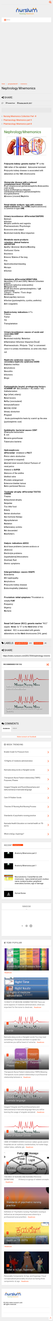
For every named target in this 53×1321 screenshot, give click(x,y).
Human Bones (20, 893)
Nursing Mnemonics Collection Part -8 (19, 116)
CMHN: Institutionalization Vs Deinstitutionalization (19, 687)
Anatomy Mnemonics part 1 (25, 866)
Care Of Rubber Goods (19, 1135)
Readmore (8, 973)
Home (3, 84)
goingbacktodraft (13, 84)
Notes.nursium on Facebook (26, 737)
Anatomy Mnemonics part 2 (25, 853)
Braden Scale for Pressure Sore (24, 966)
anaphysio (17, 845)
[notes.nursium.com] (26, 14)
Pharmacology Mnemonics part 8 (17, 124)
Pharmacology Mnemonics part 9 (17, 120)
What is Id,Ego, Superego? (21, 1269)
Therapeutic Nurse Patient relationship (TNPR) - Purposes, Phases (24, 1062)
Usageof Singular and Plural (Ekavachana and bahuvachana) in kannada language (24, 1097)
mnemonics (23, 84)
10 (8, 1265)
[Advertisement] (26, 52)
